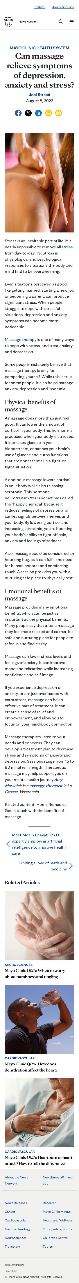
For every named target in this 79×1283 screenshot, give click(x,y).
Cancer (10, 1211)
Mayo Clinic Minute (57, 1211)
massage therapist (45, 785)
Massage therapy (20, 339)
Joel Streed (39, 94)
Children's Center (55, 1238)
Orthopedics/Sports (57, 1229)
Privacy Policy (11, 1270)
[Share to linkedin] (39, 112)
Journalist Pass (63, 7)
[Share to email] (49, 112)
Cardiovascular (16, 1220)
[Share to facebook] (19, 112)
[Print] (58, 112)
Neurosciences (16, 1238)
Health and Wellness (57, 1220)
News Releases (16, 1203)
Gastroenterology (17, 1229)
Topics (48, 1246)
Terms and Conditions (14, 1264)
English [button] (39, 7)
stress (67, 246)
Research (49, 1203)
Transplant (12, 1246)
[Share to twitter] (29, 112)
